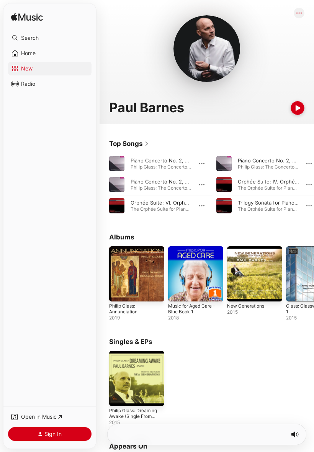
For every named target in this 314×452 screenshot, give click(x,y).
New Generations (245, 306)
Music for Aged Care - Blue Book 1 (191, 308)
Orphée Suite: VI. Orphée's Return (172, 203)
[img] (27, 17)
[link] (129, 143)
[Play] (297, 108)
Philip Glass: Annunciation (123, 308)
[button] (49, 37)
